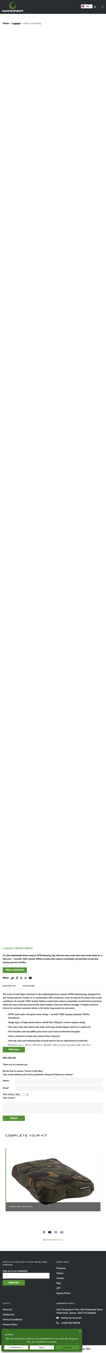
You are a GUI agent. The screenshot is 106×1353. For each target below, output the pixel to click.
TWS (88, 1349)
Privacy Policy (10, 1325)
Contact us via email (70, 1318)
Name (6, 1081)
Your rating (9, 1095)
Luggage (16, 24)
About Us (7, 1310)
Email (6, 1088)
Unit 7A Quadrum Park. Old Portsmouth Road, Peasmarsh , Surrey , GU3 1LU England (79, 1311)
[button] (102, 7)
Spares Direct (63, 1293)
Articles (60, 1278)
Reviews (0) (28, 986)
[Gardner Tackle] (12, 7)
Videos (59, 1273)
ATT (58, 1288)
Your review (9, 1098)
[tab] (9, 985)
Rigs (58, 1283)
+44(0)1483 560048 (70, 1323)
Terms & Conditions (12, 1320)
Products (61, 1268)
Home (6, 24)
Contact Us (8, 1315)
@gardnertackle (53, 1240)
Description (9, 986)
